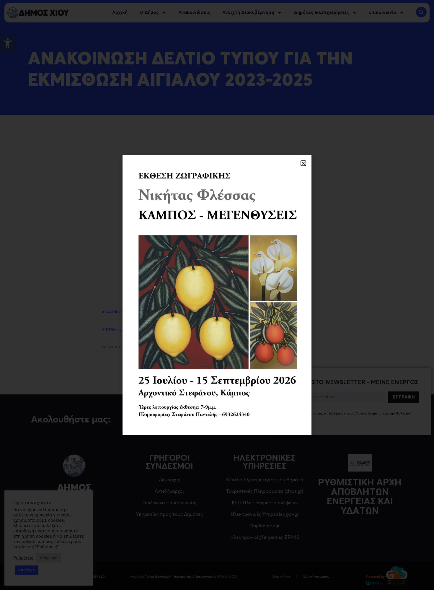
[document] (217, 295)
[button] (303, 163)
